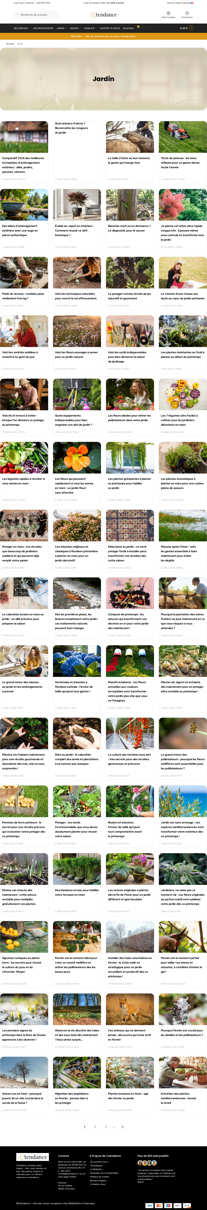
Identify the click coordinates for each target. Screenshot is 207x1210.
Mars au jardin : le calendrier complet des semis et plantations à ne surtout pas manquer (76, 759)
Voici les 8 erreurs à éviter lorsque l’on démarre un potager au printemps (23, 420)
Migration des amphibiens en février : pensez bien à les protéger (72, 1098)
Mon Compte (168, 17)
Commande (187, 17)
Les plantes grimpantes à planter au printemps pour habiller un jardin (129, 483)
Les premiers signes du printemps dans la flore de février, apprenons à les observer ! (24, 1035)
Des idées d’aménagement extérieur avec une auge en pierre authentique (20, 230)
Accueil (10, 43)
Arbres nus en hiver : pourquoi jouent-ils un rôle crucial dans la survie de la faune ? (22, 1098)
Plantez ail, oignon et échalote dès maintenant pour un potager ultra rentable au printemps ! (182, 686)
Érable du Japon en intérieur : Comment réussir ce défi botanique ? (74, 230)
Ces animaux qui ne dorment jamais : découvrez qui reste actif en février (129, 1035)
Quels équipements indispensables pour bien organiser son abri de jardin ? (73, 420)
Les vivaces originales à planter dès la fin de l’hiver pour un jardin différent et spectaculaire (129, 894)
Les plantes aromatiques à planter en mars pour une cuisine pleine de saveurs (182, 483)
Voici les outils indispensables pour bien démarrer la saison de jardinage (127, 357)
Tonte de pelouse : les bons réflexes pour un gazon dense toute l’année (180, 162)
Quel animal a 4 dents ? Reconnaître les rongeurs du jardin (71, 128)
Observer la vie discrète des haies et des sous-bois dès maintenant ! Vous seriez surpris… (77, 1035)
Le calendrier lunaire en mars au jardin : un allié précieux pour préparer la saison (23, 619)
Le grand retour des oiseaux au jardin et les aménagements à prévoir (22, 686)
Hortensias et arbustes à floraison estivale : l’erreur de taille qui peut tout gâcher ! (74, 686)
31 (122, 1126)
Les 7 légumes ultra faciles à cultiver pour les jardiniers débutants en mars (179, 420)
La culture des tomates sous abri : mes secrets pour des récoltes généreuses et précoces (129, 759)
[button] (186, 28)
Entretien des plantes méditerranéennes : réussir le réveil (178, 1098)
